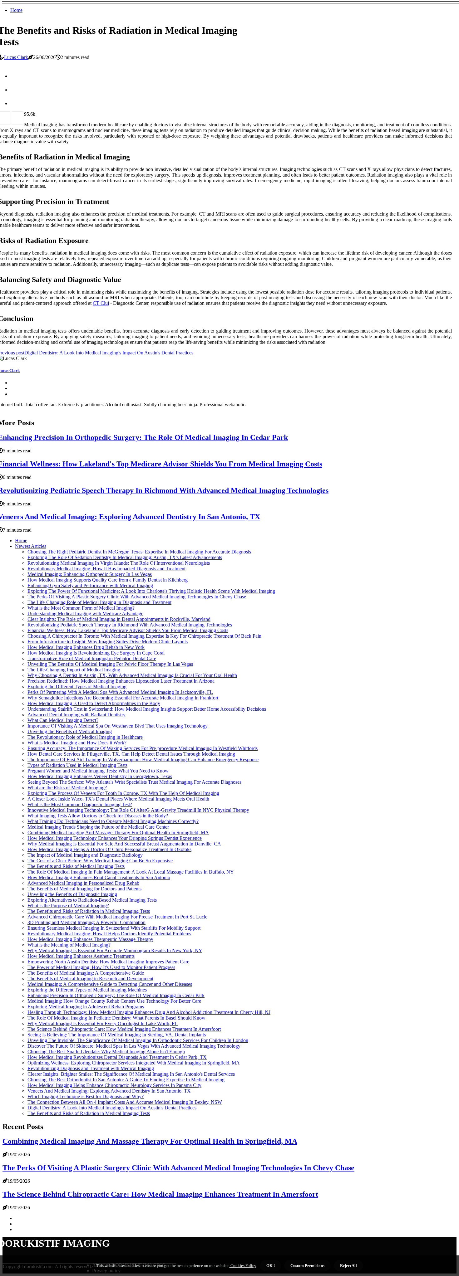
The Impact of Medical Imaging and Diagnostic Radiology (85, 855)
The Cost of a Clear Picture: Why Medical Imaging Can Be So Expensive (100, 860)
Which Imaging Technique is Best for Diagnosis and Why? (85, 1096)
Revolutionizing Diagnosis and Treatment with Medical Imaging (90, 1068)
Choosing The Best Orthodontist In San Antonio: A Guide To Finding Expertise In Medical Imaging (126, 1079)
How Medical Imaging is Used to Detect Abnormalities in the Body (93, 703)
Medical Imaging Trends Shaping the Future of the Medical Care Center (98, 827)
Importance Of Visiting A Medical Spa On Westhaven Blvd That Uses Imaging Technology (117, 725)
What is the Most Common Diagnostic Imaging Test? (79, 804)
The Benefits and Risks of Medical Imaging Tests (76, 866)
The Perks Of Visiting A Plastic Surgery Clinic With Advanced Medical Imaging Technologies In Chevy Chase (136, 596)
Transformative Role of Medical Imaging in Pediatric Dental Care (91, 658)
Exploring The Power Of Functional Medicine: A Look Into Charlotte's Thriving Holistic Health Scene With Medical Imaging (151, 591)
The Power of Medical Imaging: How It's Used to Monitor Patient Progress (101, 967)
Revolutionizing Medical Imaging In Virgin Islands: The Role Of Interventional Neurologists (118, 563)
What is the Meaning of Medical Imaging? (69, 944)
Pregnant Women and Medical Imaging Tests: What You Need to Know (98, 770)
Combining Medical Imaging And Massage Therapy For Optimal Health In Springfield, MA (118, 832)
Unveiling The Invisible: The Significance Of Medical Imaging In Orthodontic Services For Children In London (137, 1040)
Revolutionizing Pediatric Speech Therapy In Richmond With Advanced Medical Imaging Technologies (129, 624)
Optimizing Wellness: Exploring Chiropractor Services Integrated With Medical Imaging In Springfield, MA (133, 1062)
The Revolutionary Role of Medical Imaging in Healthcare (85, 737)
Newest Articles (30, 546)
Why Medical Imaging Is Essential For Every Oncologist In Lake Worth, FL (102, 1023)
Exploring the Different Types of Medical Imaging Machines (87, 989)
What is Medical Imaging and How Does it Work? (76, 742)
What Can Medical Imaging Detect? (62, 720)
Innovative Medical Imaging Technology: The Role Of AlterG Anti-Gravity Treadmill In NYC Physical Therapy (138, 810)
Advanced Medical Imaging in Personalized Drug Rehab (83, 883)
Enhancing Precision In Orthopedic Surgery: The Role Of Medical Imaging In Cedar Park (116, 995)
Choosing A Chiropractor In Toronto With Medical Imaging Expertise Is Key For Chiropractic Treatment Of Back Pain (144, 636)
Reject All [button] (348, 1265)
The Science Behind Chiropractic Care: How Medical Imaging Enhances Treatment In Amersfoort (124, 1029)
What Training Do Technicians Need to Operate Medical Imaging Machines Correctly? (113, 821)
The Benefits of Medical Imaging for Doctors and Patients (84, 888)
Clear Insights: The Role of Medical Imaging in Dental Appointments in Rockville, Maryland (118, 619)
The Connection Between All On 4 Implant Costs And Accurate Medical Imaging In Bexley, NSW (124, 1102)
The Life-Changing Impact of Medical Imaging (73, 669)
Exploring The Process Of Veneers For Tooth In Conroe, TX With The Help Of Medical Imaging (123, 793)
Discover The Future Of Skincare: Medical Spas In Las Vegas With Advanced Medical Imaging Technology (133, 1046)
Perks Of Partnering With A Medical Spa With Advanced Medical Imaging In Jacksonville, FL (120, 692)
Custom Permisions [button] (307, 1265)
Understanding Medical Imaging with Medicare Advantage (85, 613)
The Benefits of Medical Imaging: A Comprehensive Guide (85, 973)
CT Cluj (101, 303)
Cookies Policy (243, 1265)
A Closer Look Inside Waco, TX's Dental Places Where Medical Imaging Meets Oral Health (118, 798)
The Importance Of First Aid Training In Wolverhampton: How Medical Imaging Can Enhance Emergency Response (143, 759)
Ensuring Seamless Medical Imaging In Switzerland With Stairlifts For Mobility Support (113, 928)
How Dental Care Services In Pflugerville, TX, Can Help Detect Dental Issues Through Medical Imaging (131, 754)
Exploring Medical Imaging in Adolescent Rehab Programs (85, 1006)
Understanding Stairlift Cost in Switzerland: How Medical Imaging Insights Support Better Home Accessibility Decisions (146, 709)
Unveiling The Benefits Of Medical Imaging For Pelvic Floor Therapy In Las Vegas (110, 664)
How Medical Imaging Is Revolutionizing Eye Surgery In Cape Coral (96, 652)
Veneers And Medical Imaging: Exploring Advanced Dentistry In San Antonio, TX (109, 1090)
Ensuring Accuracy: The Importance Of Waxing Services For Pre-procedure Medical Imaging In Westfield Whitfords (142, 748)
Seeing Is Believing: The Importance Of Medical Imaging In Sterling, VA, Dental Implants (116, 1034)
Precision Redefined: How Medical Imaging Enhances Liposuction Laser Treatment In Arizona (121, 681)
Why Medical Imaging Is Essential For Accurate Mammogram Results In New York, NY (114, 950)
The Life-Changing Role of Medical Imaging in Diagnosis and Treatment (99, 602)
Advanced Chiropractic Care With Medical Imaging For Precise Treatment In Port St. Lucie (117, 916)
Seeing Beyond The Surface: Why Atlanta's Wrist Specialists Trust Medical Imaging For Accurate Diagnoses (134, 782)
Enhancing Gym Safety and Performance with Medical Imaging (90, 585)
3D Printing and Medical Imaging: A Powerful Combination (86, 922)
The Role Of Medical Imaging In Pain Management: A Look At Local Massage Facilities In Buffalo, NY (130, 871)
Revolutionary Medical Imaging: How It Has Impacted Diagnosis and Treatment (106, 568)
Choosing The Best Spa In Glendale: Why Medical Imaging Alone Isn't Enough (106, 1051)
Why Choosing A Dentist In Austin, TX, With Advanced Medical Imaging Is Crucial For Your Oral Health (132, 675)
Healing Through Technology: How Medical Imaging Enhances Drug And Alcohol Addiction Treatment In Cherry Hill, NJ (148, 1012)
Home (16, 10)
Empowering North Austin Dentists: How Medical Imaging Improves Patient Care (108, 961)
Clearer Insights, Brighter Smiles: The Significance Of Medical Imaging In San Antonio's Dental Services (131, 1074)
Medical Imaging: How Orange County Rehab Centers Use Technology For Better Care (114, 1001)
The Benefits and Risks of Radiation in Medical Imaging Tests (88, 911)
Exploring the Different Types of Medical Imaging (76, 686)
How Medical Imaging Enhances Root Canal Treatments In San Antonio (98, 877)
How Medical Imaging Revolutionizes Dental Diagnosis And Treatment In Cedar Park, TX (117, 1057)
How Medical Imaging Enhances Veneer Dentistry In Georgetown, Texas (99, 776)
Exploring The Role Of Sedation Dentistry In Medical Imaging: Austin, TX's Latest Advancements (124, 557)
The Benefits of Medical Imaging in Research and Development (90, 978)
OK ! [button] (270, 1265)
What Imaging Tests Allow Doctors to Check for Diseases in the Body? (97, 815)
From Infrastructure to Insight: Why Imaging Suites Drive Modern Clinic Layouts (107, 641)
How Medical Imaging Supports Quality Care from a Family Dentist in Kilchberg (107, 579)
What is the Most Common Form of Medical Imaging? (81, 608)
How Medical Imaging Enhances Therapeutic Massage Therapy (90, 939)
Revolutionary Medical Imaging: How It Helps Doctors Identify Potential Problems (109, 933)
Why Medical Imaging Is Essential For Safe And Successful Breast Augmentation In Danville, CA (124, 843)
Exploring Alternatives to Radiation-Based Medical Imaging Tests (92, 900)
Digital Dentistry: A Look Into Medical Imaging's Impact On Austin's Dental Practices (111, 1107)
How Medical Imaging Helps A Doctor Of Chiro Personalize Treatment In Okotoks (109, 849)
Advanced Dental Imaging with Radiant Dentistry (76, 714)
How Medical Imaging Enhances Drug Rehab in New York (86, 647)
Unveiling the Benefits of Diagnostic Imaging (72, 894)
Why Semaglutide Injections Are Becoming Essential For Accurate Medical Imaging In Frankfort (122, 697)
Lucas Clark (16, 57)
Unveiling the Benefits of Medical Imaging (69, 731)
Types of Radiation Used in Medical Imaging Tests (77, 765)
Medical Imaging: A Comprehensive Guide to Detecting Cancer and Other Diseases (109, 984)
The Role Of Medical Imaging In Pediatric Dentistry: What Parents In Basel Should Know (116, 1017)
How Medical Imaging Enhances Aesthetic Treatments (81, 956)
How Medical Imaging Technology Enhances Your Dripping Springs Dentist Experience (114, 838)
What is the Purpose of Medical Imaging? (68, 905)
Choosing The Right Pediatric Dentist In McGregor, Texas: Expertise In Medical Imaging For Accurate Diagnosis (139, 551)
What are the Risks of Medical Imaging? (67, 787)
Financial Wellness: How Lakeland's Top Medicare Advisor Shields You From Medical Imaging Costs (127, 630)
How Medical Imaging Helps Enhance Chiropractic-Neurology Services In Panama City (114, 1085)
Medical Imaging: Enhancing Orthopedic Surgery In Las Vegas (89, 574)
